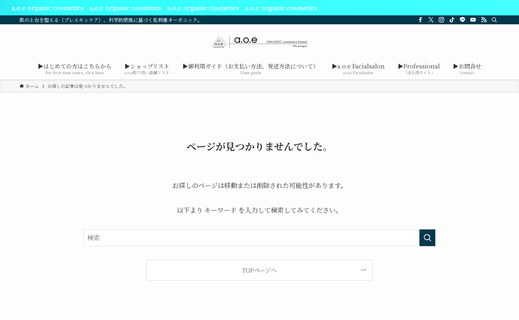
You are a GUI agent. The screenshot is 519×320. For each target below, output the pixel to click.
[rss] (483, 19)
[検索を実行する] (427, 237)
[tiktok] (452, 19)
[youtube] (473, 19)
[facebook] (420, 19)
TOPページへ (259, 270)
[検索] (494, 19)
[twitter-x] (431, 19)
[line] (462, 19)
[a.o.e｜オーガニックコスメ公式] (259, 42)
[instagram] (441, 19)
